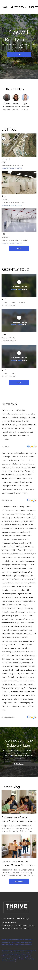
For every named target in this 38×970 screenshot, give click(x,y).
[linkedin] (7, 933)
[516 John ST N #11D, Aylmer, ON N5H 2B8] (19, 220)
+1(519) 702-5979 (7, 925)
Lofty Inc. (10, 939)
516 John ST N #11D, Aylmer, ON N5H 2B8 (15, 240)
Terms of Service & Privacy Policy (10, 942)
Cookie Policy (24, 942)
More (19, 248)
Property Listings (13, 945)
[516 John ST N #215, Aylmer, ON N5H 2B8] (19, 182)
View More (19, 881)
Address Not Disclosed (9, 305)
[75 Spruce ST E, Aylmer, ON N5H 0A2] (19, 145)
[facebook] (3, 933)
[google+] (15, 933)
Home (5, 7)
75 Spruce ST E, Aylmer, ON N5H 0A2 (13, 165)
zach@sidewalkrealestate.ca (25, 925)
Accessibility (28, 945)
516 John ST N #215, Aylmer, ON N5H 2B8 (15, 203)
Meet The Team (18, 7)
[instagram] (11, 933)
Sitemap (21, 945)
